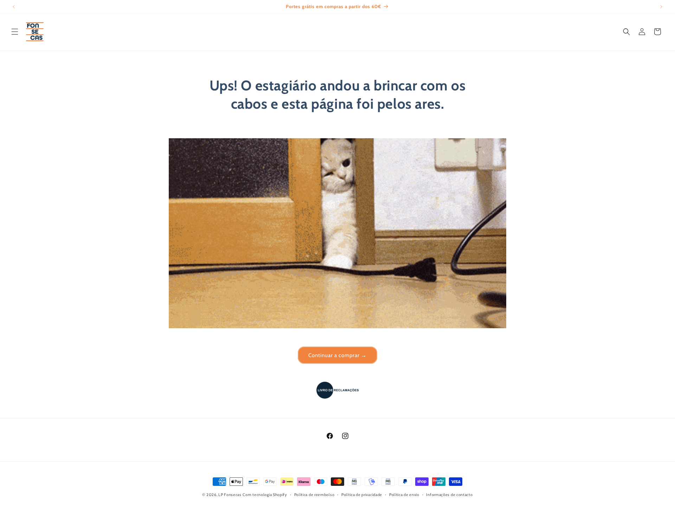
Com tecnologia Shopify (265, 494)
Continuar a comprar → (337, 355)
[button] (14, 31)
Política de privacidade (361, 494)
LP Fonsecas (230, 494)
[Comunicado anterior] (13, 6)
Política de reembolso (314, 494)
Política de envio (404, 494)
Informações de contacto (449, 494)
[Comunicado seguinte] (661, 6)
